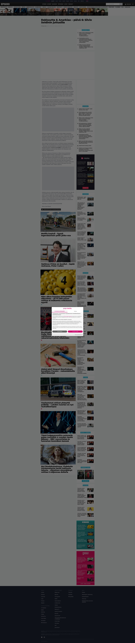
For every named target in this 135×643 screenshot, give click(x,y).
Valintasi (75, 311)
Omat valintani (59, 331)
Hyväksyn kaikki (75, 331)
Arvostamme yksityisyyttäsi (60, 311)
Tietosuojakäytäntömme (79, 334)
